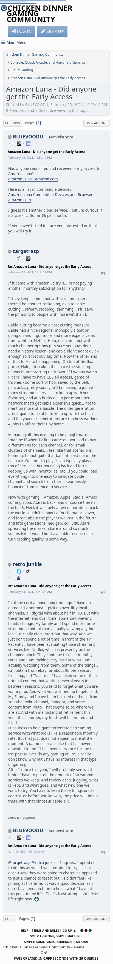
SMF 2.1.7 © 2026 (42, 936)
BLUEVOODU (28, 136)
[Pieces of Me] (19, 577)
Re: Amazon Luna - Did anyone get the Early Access (49, 266)
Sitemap (82, 941)
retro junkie (27, 564)
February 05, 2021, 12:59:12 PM (30, 157)
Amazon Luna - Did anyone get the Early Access (46, 151)
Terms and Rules (45, 930)
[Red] (86, 930)
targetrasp (26, 251)
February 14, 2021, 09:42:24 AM (30, 592)
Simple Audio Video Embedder (49, 941)
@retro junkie (44, 862)
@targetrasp (19, 862)
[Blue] (82, 930)
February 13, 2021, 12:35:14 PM (30, 272)
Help (24, 930)
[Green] (90, 930)
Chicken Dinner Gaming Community (39, 13)
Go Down (12, 123)
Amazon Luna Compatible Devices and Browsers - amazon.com (52, 197)
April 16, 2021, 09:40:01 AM (27, 851)
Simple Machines (69, 936)
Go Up (10, 919)
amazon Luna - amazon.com (33, 178)
